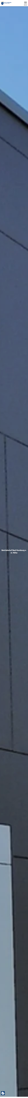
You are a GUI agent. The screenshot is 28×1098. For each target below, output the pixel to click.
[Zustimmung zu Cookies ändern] (3, 1093)
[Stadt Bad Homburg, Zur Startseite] (6, 3)
